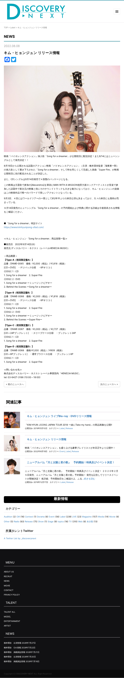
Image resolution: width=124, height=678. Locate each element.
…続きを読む (88, 478)
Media (101, 516)
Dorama (41, 516)
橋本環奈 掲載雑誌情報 (14, 652)
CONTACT (8, 590)
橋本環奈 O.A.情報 (12, 647)
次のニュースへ (108, 384)
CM (18, 516)
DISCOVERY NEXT (24, 673)
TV (70, 521)
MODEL (7, 616)
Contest (29, 516)
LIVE (74, 516)
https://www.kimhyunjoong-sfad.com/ (24, 227)
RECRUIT (8, 576)
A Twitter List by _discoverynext (20, 538)
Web (80, 521)
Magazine (87, 516)
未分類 (90, 521)
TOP (6, 27)
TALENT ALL (9, 612)
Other (7, 521)
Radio (16, 521)
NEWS (7, 581)
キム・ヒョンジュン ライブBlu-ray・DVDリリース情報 (59, 416)
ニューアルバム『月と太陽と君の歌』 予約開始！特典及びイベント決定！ (71, 462)
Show (41, 521)
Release (69, 428)
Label (12, 27)
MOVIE (7, 585)
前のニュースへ (16, 384)
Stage (50, 521)
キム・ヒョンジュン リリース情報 (46, 439)
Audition (8, 516)
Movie (112, 516)
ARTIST (7, 625)
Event (62, 451)
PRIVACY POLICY (12, 594)
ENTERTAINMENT (12, 621)
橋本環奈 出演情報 (12, 643)
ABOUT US (9, 571)
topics (61, 521)
